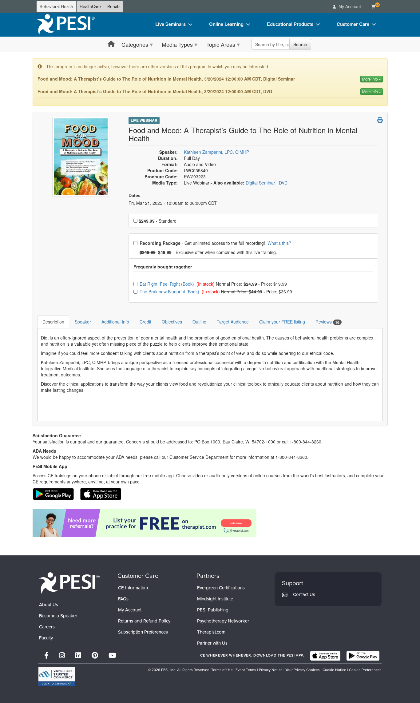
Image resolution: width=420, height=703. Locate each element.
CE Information (133, 587)
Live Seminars (170, 24)
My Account (129, 609)
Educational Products (290, 24)
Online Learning (226, 24)
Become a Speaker (58, 615)
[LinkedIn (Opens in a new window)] (78, 655)
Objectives (172, 322)
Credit (145, 322)
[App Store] (325, 656)
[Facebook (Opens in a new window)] (46, 655)
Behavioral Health (56, 6)
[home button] (111, 44)
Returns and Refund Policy (144, 621)
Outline (199, 322)
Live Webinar (144, 120)
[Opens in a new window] (210, 523)
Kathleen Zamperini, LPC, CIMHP (216, 152)
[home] (65, 24)
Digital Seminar (261, 183)
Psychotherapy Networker (223, 621)
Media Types (177, 44)
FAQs (123, 598)
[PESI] (69, 583)
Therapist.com (211, 632)
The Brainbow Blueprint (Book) (170, 291)
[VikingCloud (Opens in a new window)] (56, 676)
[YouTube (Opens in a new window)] (112, 655)
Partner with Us (212, 643)
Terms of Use (222, 670)
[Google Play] (363, 656)
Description (53, 322)
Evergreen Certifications (221, 587)
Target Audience (233, 322)
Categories (134, 44)
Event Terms (246, 670)
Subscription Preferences (143, 632)
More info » (371, 78)
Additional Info (115, 322)
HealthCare (90, 6)
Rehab (113, 6)
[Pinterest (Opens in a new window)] (95, 655)
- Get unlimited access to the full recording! (215, 243)
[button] (380, 120)
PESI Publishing (212, 609)
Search (300, 44)
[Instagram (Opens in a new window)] (61, 655)
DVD (283, 183)
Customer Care (353, 24)
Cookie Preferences (365, 670)
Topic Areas (220, 44)
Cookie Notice (334, 670)
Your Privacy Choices (302, 670)
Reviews (327, 322)
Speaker (83, 322)
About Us (48, 604)
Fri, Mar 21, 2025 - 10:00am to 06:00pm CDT (173, 203)
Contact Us (304, 594)
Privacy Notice (271, 670)
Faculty (46, 637)
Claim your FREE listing (282, 322)
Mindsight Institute (215, 598)
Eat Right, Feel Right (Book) (167, 284)
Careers (47, 626)
